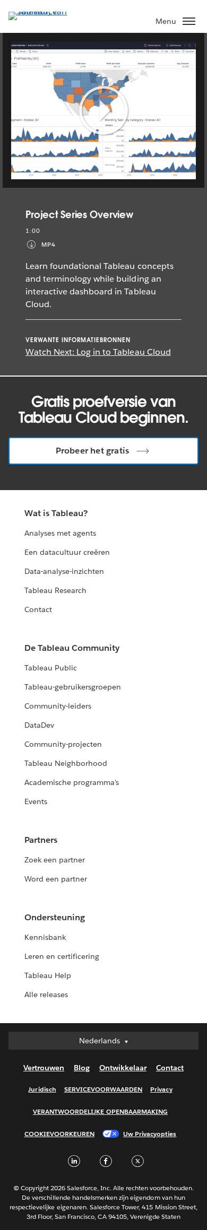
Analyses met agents (60, 533)
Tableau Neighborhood (65, 763)
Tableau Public (50, 668)
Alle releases (46, 994)
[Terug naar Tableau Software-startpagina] (45, 11)
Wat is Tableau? (56, 513)
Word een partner (55, 879)
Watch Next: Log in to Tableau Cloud (98, 351)
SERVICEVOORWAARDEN (103, 1089)
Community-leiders (57, 706)
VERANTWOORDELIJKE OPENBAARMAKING (100, 1111)
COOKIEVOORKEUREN (59, 1133)
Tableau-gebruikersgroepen (72, 687)
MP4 (48, 245)
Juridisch (42, 1089)
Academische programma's (71, 782)
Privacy (161, 1089)
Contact (38, 609)
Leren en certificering (61, 956)
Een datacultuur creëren (67, 552)
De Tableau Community (71, 647)
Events (35, 801)
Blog (82, 1067)
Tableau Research (55, 590)
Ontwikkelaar (122, 1067)
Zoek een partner (54, 860)
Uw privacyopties (149, 1133)
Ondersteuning (54, 917)
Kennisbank (45, 937)
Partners (40, 839)
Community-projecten (63, 744)
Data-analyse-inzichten (64, 571)
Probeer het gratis (93, 450)
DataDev (39, 725)
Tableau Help (47, 975)
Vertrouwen (43, 1067)
